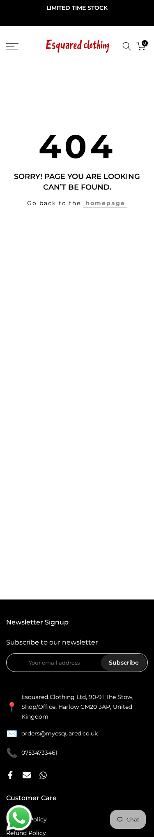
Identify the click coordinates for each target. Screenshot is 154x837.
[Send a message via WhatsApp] (19, 818)
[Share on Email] (27, 775)
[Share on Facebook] (10, 775)
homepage (105, 203)
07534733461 (39, 752)
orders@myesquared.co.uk (59, 733)
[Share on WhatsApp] (43, 775)
